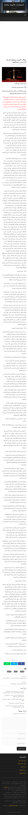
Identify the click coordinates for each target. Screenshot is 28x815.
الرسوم (21, 671)
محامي (6, 787)
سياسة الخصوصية (13, 805)
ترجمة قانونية (22, 770)
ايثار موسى (18, 64)
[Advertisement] (14, 42)
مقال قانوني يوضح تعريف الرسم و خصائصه (16, 61)
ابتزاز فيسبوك (22, 773)
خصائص (8, 671)
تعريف (15, 671)
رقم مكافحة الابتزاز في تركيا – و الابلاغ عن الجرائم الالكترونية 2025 (14, 696)
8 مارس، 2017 (23, 64)
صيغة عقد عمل (22, 760)
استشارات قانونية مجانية (14, 5)
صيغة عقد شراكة (22, 763)
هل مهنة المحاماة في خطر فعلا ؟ (16, 703)
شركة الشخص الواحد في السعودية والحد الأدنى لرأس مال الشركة (14, 706)
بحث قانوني (23, 766)
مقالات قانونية (20, 668)
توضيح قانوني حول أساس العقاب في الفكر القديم (14, 677)
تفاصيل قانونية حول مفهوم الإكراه (18, 683)
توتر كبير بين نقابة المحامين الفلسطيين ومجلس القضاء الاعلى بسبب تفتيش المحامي (13, 692)
